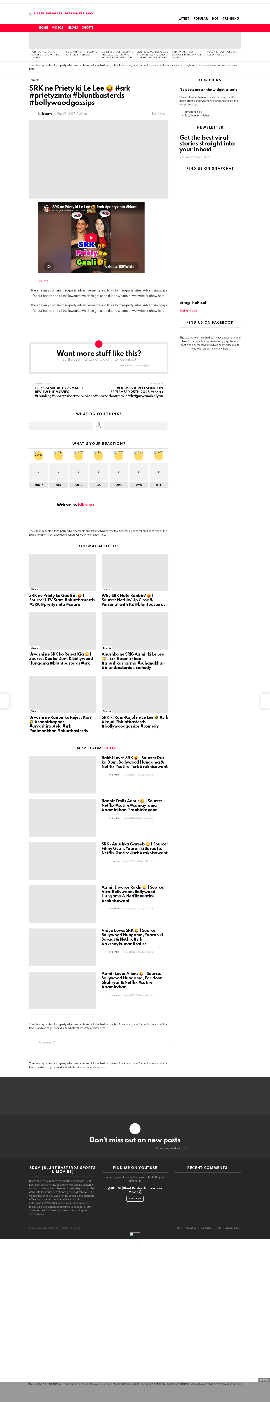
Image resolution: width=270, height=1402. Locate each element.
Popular (200, 18)
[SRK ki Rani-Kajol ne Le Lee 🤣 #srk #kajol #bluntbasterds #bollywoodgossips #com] (135, 694)
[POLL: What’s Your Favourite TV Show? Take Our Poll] (188, 40)
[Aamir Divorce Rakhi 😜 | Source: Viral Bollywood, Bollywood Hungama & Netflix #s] (62, 904)
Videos (57, 27)
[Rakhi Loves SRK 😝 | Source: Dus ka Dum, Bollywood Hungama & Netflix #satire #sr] (62, 774)
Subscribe (135, 1199)
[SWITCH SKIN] (226, 28)
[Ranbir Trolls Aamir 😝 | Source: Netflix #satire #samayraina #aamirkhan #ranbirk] (62, 818)
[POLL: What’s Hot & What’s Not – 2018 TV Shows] (82, 40)
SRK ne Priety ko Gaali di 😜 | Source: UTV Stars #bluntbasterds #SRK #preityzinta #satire (62, 600)
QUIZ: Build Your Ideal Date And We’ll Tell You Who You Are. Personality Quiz (117, 55)
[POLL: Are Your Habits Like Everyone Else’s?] (223, 40)
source (43, 281)
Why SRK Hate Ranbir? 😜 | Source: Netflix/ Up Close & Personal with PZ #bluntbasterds (133, 600)
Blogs (73, 27)
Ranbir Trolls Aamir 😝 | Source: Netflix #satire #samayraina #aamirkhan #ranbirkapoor (132, 805)
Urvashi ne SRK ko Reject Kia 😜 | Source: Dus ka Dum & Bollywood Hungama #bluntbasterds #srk (61, 658)
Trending (231, 18)
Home (43, 27)
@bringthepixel (188, 310)
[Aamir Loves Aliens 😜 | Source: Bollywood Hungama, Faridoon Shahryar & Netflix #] (62, 990)
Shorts (87, 27)
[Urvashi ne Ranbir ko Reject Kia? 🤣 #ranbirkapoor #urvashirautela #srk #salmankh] (62, 694)
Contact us (207, 1228)
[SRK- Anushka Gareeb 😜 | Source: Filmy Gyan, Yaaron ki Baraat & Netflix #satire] (62, 861)
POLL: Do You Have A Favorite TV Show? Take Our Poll (45, 55)
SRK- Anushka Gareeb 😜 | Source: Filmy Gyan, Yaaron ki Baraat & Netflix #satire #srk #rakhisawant (135, 848)
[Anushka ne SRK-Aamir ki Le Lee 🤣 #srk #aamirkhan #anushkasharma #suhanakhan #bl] (135, 631)
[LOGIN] (238, 28)
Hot (215, 18)
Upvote (61, 426)
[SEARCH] (232, 28)
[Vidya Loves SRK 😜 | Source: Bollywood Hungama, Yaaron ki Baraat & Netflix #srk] (62, 947)
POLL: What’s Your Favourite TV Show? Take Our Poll (186, 55)
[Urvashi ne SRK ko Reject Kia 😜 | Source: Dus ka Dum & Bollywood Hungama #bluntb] (62, 631)
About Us (191, 1228)
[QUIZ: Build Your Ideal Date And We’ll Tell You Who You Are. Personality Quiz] (117, 40)
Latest (184, 18)
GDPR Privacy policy (229, 1228)
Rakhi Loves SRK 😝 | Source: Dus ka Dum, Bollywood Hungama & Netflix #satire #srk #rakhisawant (135, 762)
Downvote (136, 426)
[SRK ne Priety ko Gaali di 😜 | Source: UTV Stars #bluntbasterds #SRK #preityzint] (62, 572)
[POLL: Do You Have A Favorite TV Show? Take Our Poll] (46, 40)
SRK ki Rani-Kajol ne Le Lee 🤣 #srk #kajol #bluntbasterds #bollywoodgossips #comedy (135, 722)
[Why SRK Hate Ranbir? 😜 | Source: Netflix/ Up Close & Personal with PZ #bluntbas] (135, 572)
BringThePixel (192, 303)
